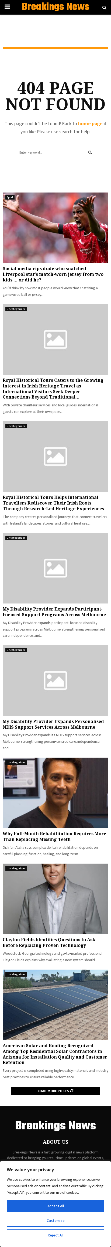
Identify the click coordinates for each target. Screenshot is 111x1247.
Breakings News (55, 7)
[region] (55, 1204)
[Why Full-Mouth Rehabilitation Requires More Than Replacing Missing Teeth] (55, 793)
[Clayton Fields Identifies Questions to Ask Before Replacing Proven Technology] (55, 899)
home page (90, 124)
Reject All (55, 1235)
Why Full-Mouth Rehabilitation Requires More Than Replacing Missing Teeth (54, 836)
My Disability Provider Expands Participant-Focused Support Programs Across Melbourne (54, 612)
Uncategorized (16, 309)
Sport (10, 197)
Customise (56, 1221)
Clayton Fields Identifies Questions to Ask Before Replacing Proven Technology (49, 942)
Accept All (55, 1206)
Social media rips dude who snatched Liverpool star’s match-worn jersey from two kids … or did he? (53, 274)
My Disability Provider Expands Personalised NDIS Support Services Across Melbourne (53, 724)
